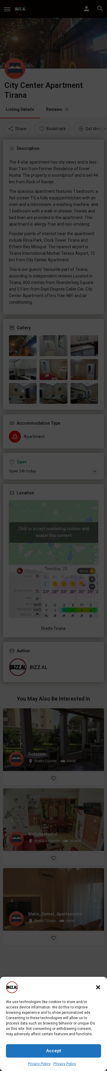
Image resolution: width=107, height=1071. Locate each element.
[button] (98, 987)
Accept (53, 1050)
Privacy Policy (39, 1064)
